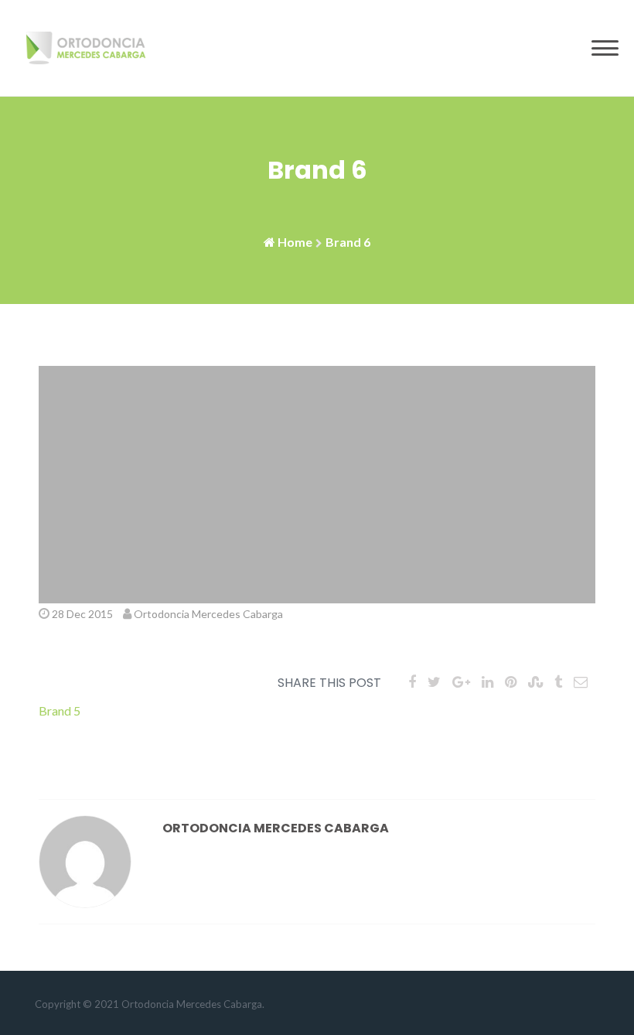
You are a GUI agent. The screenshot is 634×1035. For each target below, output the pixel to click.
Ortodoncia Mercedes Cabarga (208, 613)
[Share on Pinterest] (510, 681)
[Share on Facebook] (412, 681)
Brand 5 (59, 710)
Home (295, 241)
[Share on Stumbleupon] (535, 681)
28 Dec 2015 (82, 613)
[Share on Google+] (461, 681)
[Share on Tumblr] (558, 681)
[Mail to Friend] (581, 681)
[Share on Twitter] (434, 681)
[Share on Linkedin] (487, 681)
